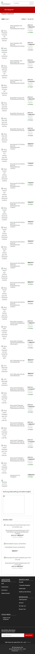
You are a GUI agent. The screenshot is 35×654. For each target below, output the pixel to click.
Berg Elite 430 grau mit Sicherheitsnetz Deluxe (17, 129)
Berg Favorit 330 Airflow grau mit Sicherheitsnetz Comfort (17, 166)
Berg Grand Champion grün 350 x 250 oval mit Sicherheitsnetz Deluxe (17, 442)
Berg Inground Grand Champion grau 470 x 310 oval (17, 563)
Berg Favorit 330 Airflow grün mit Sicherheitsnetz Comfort (17, 186)
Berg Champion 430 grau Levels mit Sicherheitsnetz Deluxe (17, 62)
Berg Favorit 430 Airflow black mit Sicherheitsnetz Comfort (17, 265)
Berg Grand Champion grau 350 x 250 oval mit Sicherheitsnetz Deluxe (17, 389)
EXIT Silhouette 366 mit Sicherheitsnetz (17, 374)
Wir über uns (22, 606)
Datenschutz (4, 587)
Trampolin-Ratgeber (24, 585)
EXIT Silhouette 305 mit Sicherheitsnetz (17, 361)
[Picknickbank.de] (5, 3)
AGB (2, 583)
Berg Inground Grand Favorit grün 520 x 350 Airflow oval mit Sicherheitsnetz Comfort (17, 532)
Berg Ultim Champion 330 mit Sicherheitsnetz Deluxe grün (17, 342)
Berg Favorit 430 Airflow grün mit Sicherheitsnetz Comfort (17, 304)
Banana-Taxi (22, 609)
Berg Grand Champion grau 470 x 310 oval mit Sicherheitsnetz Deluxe (17, 407)
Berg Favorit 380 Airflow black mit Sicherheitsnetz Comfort (17, 205)
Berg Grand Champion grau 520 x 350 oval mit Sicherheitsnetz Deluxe (17, 424)
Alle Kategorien (9, 9)
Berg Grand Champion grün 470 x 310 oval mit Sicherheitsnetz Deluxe (17, 459)
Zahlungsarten (23, 599)
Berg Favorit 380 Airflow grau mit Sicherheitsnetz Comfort (17, 225)
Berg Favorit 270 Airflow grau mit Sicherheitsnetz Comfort (17, 147)
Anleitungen (22, 588)
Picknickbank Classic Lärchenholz (15, 547)
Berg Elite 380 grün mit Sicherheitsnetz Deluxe (17, 114)
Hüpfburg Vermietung (25, 591)
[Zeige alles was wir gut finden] (31, 520)
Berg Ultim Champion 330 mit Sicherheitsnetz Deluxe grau (17, 323)
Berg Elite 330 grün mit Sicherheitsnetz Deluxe (17, 98)
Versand (21, 602)
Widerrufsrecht (5, 593)
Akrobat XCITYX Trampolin (15, 476)
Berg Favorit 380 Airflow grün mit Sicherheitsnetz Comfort (17, 244)
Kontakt (21, 582)
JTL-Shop (20, 650)
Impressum (4, 590)
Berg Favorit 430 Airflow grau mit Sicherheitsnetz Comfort (17, 285)
